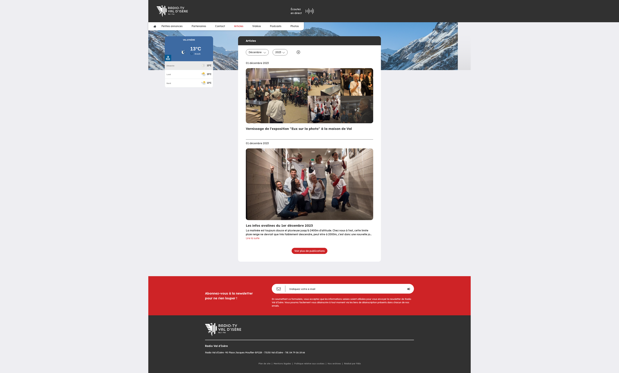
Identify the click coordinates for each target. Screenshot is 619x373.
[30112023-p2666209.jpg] (324, 82)
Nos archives (334, 363)
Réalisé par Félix (352, 363)
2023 (278, 52)
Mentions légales (282, 363)
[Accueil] (155, 26)
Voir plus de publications (309, 250)
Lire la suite (253, 238)
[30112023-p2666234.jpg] (278, 95)
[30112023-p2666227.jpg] (356, 82)
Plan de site (264, 363)
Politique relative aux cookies (309, 363)
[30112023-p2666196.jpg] (324, 109)
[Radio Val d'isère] (202, 11)
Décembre (255, 52)
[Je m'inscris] (408, 289)
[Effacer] (297, 52)
